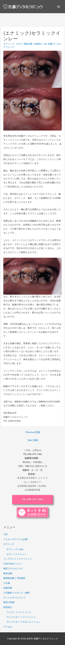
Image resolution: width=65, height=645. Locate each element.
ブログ (19, 44)
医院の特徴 (8, 602)
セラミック (8, 44)
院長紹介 (7, 607)
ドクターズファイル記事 (15, 539)
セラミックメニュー (16, 554)
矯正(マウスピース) (13, 568)
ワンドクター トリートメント (21, 617)
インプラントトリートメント (17, 559)
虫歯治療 (7, 588)
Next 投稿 (33, 440)
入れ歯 (6, 583)
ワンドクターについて (14, 597)
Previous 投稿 (33, 432)
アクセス (7, 627)
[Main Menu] (58, 6)
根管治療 (7, 573)
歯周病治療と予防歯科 (14, 578)
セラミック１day (15, 549)
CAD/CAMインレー (12, 563)
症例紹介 (38, 44)
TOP (5, 534)
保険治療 (28, 44)
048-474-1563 (34, 454)
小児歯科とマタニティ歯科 (16, 592)
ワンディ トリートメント (18, 612)
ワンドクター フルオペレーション (23, 622)
